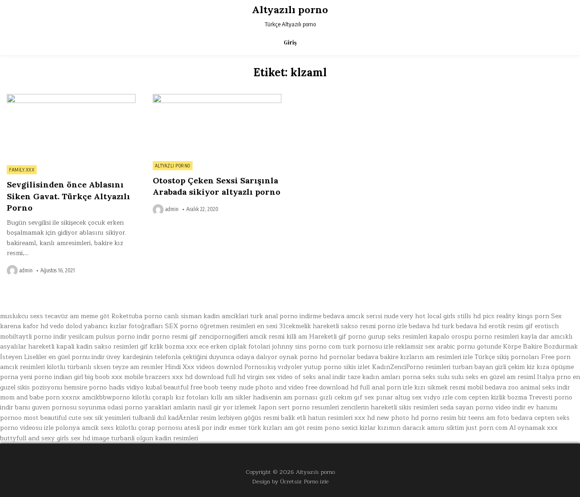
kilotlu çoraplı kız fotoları (170, 397)
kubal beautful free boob (181, 387)
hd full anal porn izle (381, 387)
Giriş (290, 42)
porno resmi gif (174, 336)
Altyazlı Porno (172, 165)
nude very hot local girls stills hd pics (439, 316)
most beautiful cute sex (58, 418)
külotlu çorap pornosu (149, 428)
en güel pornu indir (76, 357)
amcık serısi (364, 316)
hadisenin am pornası (285, 397)
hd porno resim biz (438, 418)
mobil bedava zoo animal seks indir (518, 387)
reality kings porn (522, 316)
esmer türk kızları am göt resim (276, 428)
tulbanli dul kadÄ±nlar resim (174, 418)
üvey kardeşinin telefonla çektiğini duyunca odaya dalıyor (191, 357)
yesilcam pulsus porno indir (109, 336)
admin (26, 270)
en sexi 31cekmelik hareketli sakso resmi (316, 326)
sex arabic (440, 346)
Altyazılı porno (290, 9)
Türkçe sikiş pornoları (506, 357)
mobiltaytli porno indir (33, 336)
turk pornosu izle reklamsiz (383, 346)
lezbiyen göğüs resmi (248, 418)
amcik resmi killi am (278, 336)
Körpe (512, 346)
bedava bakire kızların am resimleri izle (415, 357)
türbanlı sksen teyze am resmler (115, 367)
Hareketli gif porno (337, 336)
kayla (529, 336)
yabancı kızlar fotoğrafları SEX (131, 326)
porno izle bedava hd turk (415, 326)
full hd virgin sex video (259, 377)
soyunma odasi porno (110, 407)
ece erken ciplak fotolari (234, 346)
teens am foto (488, 418)
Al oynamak (527, 428)
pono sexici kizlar (350, 428)
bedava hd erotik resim (489, 326)
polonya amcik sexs (84, 428)
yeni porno (36, 377)
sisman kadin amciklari (214, 316)
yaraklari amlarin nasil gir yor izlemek (200, 407)
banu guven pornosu (46, 407)
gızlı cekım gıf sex (346, 397)
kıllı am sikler (231, 397)
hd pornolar (337, 357)
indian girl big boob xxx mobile (98, 377)
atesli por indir (205, 428)
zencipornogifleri (223, 336)
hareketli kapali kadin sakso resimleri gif (88, 346)
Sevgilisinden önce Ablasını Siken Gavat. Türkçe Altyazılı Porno (68, 195)
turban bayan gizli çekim (488, 367)
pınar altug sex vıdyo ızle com (421, 397)
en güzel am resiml (507, 377)
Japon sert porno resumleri (298, 407)
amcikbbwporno (106, 397)
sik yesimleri (112, 418)
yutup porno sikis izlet (337, 367)
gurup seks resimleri (397, 336)
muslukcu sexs (21, 316)
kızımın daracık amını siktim (420, 428)
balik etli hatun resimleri (317, 418)
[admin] (13, 270)
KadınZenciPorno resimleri (411, 367)
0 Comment (120, 99)
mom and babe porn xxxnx (40, 397)
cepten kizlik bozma (498, 397)
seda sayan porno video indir (483, 407)
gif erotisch (542, 326)
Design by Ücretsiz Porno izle (290, 481)
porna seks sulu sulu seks (440, 377)
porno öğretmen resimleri (217, 326)
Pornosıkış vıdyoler (273, 367)
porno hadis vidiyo (116, 387)
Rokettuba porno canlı (145, 316)
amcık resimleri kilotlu (32, 367)
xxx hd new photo (381, 418)
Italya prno (554, 377)
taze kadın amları (374, 377)
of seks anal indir (320, 377)
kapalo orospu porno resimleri (474, 336)
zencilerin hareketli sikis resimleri (389, 407)
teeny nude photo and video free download (284, 387)
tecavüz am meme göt (77, 316)
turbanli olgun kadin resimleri (154, 438)
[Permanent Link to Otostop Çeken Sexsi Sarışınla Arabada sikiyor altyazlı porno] (217, 125)
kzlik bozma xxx (173, 346)
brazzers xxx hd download (184, 377)
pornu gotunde (479, 346)
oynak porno (298, 357)
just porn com (487, 428)
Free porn (555, 357)
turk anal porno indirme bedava (297, 316)
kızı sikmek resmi (439, 387)
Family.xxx (21, 169)
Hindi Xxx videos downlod (203, 367)
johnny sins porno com (306, 346)
